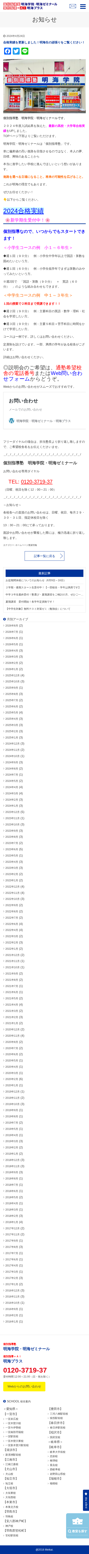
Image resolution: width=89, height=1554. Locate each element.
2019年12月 (12, 1091)
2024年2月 (11, 799)
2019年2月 (11, 1147)
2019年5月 (11, 1128)
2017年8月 (11, 1247)
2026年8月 (11, 625)
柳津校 (54, 1460)
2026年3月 (11, 656)
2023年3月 (11, 867)
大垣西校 (10, 1497)
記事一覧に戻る (44, 556)
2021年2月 (11, 1017)
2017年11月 (12, 1234)
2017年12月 (12, 1228)
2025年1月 (11, 737)
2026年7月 (11, 631)
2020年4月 (11, 1066)
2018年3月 (11, 1209)
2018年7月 (11, 1184)
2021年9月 (11, 973)
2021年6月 (11, 992)
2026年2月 (11, 662)
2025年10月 (12, 681)
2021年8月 (11, 979)
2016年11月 (12, 1296)
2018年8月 (11, 1178)
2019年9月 (11, 1110)
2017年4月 (11, 1265)
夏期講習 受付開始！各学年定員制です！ (30, 601)
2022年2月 (11, 942)
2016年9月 (11, 1309)
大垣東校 (10, 1492)
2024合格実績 (23, 210)
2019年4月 (11, 1135)
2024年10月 (12, 756)
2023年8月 (11, 836)
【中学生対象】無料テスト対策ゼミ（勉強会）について (38, 608)
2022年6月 (11, 924)
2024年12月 (12, 743)
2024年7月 (11, 774)
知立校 (9, 1483)
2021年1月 (11, 1023)
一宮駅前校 (11, 1436)
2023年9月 (11, 830)
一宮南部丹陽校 (14, 1432)
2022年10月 (12, 899)
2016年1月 (11, 1321)
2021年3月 (11, 1010)
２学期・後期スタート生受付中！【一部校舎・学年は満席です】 (43, 587)
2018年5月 (11, 1197)
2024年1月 (11, 805)
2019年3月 (11, 1141)
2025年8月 (11, 694)
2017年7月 (11, 1253)
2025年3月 (11, 725)
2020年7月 (11, 1048)
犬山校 (9, 1473)
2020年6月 (11, 1054)
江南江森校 (11, 1464)
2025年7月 (11, 700)
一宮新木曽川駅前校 (17, 1445)
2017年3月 (11, 1271)
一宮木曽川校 (13, 1423)
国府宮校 (55, 1437)
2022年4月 (11, 930)
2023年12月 (12, 812)
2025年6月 (11, 706)
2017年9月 (11, 1240)
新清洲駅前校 (13, 1454)
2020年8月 (11, 1042)
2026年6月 (11, 638)
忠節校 (54, 1456)
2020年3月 (11, 1073)
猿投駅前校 (56, 1418)
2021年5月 (11, 998)
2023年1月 (11, 880)
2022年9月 (11, 905)
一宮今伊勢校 (13, 1427)
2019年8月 (11, 1116)
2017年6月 (11, 1259)
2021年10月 (12, 967)
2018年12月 (12, 1160)
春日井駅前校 (57, 1427)
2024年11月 (12, 749)
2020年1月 (11, 1085)
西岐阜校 (55, 1469)
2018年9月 (11, 1172)
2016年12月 (12, 1290)
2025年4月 (11, 718)
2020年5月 (11, 1060)
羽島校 (9, 1516)
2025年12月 (12, 675)
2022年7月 (11, 917)
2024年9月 (11, 762)
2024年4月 (11, 787)
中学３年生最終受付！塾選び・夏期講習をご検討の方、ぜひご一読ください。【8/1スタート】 (44, 594)
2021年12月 (12, 955)
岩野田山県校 (57, 1473)
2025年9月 (11, 687)
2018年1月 (11, 1222)
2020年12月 (12, 1029)
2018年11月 (12, 1166)
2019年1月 (11, 1153)
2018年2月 (11, 1215)
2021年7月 (11, 986)
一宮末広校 (11, 1418)
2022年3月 (11, 936)
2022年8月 (11, 911)
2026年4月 (11, 650)
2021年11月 (12, 961)
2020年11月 (12, 1035)
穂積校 (54, 1483)
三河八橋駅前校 (59, 1413)
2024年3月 (11, 793)
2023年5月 (11, 855)
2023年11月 (12, 818)
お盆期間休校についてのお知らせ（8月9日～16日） (36, 580)
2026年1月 (11, 669)
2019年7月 (11, 1122)
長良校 (54, 1465)
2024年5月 (11, 781)
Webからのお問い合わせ (24, 1386)
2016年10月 (12, 1302)
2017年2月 (11, 1278)
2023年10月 (12, 824)
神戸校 (9, 1525)
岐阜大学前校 (57, 1451)
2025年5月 (11, 712)
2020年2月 (11, 1079)
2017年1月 (11, 1284)
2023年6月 (11, 849)
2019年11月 (12, 1097)
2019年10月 (12, 1104)
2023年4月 (11, 861)
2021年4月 (11, 1004)
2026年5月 (11, 644)
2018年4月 (11, 1203)
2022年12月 (12, 886)
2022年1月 (11, 948)
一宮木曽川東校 (14, 1440)
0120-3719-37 (36, 482)
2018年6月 (11, 1191)
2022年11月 (12, 892)
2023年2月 (11, 874)
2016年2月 (11, 1315)
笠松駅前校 (11, 1535)
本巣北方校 (11, 1506)
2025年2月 (11, 731)
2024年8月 (11, 768)
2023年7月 (11, 843)
